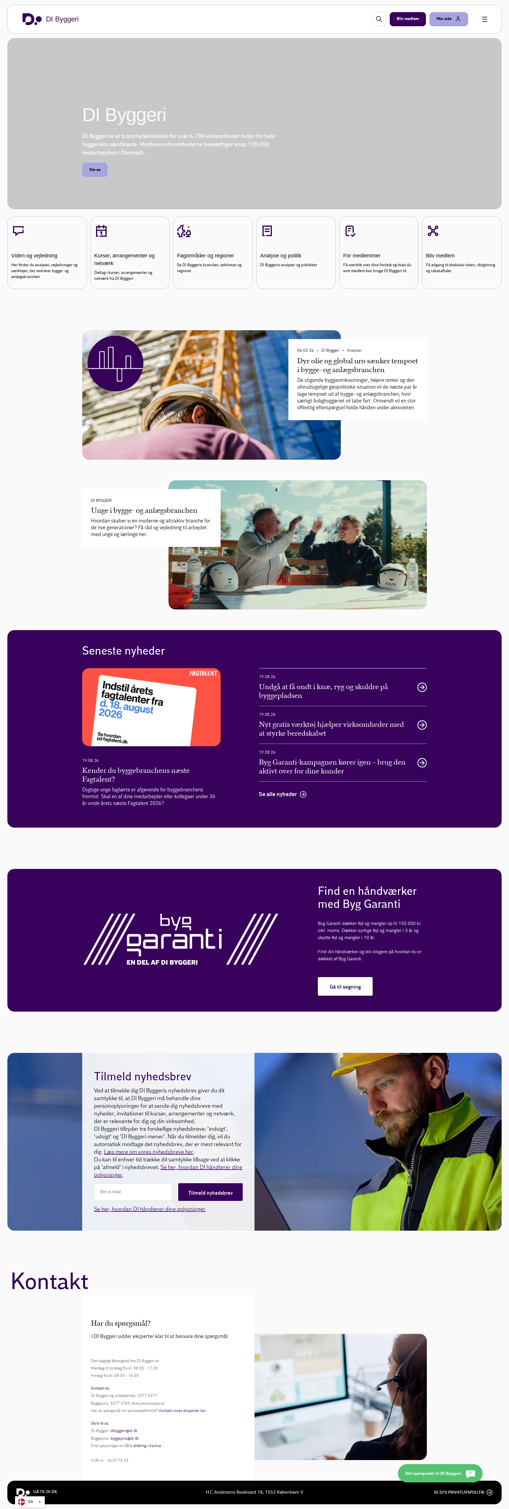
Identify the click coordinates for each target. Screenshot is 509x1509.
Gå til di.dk (45, 1492)
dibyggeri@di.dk (124, 1431)
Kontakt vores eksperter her (182, 1410)
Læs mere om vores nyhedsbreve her (148, 1151)
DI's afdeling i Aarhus (143, 1445)
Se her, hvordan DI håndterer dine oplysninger (149, 1209)
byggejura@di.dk (124, 1438)
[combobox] (30, 1502)
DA (30, 1502)
